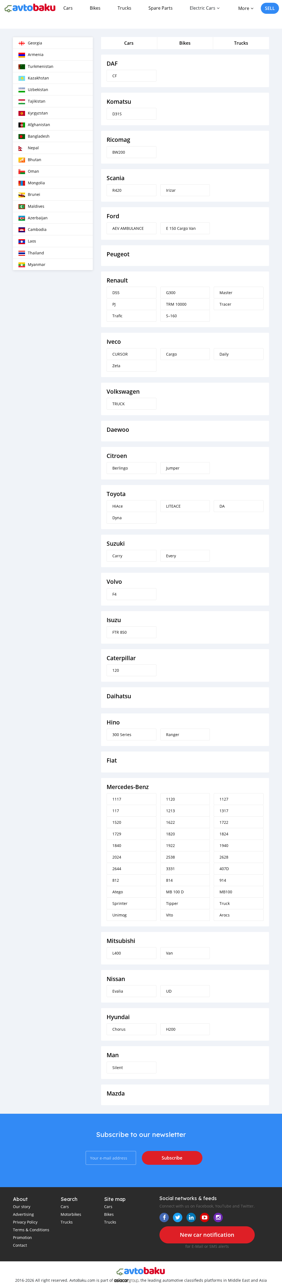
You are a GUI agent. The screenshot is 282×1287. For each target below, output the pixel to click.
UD (169, 991)
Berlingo (120, 468)
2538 (170, 857)
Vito (169, 915)
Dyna (117, 517)
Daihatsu (119, 696)
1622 (170, 822)
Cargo (171, 354)
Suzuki (116, 543)
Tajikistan (36, 101)
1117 (116, 799)
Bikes (95, 8)
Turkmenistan (40, 66)
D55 (116, 292)
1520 (116, 822)
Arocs (224, 915)
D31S (117, 113)
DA (222, 506)
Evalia (117, 991)
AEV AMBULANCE (128, 228)
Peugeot (118, 254)
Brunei (34, 194)
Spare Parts (160, 8)
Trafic (117, 315)
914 (222, 880)
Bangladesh (39, 136)
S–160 (171, 315)
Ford (113, 216)
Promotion (22, 1237)
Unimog (119, 915)
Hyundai (118, 1017)
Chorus (119, 1029)
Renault (117, 280)
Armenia (36, 54)
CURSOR (120, 354)
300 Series (121, 734)
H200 (170, 1029)
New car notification (207, 1234)
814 (169, 880)
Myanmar (36, 264)
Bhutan (34, 159)
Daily (224, 354)
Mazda (116, 1093)
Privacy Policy (25, 1222)
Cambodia (37, 229)
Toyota (116, 494)
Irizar (171, 190)
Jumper (173, 468)
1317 (223, 810)
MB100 (225, 891)
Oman (33, 171)
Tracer (225, 304)
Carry (117, 555)
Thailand (36, 252)
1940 (223, 845)
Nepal (33, 147)
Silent (117, 1067)
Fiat (112, 760)
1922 (170, 845)
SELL (270, 8)
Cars (68, 8)
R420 (116, 190)
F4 (114, 594)
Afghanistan (39, 124)
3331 (170, 868)
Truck (224, 903)
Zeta (116, 365)
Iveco (114, 341)
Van (169, 953)
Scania (115, 178)
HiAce (117, 506)
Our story (21, 1206)
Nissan (116, 979)
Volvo (114, 581)
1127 (223, 799)
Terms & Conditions (31, 1229)
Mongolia (36, 182)
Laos (32, 241)
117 (115, 810)
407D (224, 868)
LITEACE (173, 506)
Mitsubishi (121, 940)
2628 (223, 857)
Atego (117, 891)
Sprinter (120, 903)
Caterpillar (121, 658)
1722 (223, 822)
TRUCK (118, 403)
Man (113, 1055)
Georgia (35, 43)
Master (225, 292)
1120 (170, 799)
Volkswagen (123, 391)
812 (115, 880)
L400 (116, 953)
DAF (112, 63)
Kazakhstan (38, 78)
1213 (170, 810)
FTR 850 (119, 632)
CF (114, 75)
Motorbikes (71, 1214)
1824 (223, 833)
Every (171, 555)
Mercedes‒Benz (128, 787)
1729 (116, 833)
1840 (116, 845)
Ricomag (118, 139)
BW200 (118, 152)
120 (115, 670)
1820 (170, 833)
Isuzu (114, 620)
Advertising (23, 1214)
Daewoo (118, 429)
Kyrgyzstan (38, 113)
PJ (114, 304)
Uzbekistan (38, 89)
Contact (20, 1245)
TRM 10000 (176, 304)
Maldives (36, 206)
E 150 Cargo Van (181, 228)
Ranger (172, 734)
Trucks (124, 8)
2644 (116, 868)
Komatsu (119, 101)
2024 (116, 857)
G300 (170, 292)
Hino (113, 722)
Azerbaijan (38, 217)
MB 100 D (175, 891)
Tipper (172, 903)
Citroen (117, 455)
